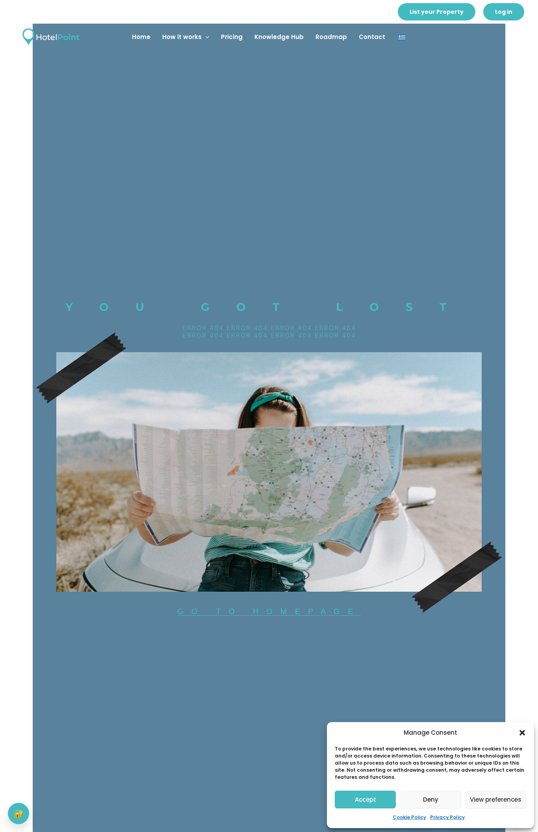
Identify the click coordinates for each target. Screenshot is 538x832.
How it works (182, 37)
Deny (430, 799)
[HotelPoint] (51, 36)
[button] (522, 733)
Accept (365, 799)
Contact (372, 37)
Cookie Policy (409, 817)
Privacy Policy (447, 817)
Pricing (232, 37)
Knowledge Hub (279, 37)
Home (141, 37)
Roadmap (331, 37)
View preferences (495, 799)
